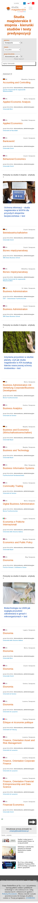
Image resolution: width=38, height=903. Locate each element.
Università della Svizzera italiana (13, 531)
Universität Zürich (8, 148)
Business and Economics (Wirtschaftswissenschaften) (17, 431)
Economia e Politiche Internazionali (13, 523)
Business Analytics (12, 408)
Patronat (35, 880)
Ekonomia (8, 560)
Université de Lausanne (10, 711)
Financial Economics (13, 804)
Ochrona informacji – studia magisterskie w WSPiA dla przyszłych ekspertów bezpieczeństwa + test (17, 211)
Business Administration (15, 291)
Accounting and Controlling (16, 82)
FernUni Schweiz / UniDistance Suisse (14, 567)
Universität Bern (8, 109)
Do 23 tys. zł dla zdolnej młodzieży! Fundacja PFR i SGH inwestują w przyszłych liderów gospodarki (27, 864)
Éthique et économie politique (18, 722)
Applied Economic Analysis (16, 102)
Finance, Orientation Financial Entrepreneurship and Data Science (18, 784)
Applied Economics (13, 123)
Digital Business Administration (18, 503)
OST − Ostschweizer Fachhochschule (14, 298)
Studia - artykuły (6, 835)
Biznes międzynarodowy (15, 250)
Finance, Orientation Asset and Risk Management (19, 741)
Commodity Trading (13, 486)
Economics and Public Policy (17, 542)
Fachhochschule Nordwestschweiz (13, 475)
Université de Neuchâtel (10, 130)
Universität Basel (8, 439)
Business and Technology (16, 450)
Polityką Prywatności (9, 894)
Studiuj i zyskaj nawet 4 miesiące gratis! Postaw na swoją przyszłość (26, 841)
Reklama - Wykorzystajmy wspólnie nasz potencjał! (12, 880)
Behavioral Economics (14, 159)
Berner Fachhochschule (10, 397)
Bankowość (9, 141)
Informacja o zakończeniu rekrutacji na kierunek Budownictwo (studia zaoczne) (26, 849)
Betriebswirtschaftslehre (15, 232)
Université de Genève (9, 415)
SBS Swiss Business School (11, 257)
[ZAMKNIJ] (30, 898)
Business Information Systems (18, 468)
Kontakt (29, 880)
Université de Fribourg (10, 729)
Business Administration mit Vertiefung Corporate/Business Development (18, 388)
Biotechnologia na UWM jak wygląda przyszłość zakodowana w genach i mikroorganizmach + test (17, 612)
